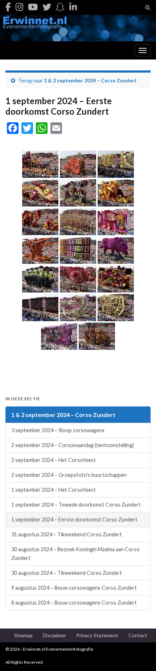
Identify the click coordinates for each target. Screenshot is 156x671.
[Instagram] (19, 6)
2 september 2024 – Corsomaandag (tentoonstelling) (72, 445)
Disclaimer (54, 635)
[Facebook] (8, 6)
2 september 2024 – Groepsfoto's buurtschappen (69, 475)
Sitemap (23, 635)
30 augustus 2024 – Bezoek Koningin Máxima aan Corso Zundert (75, 553)
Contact (137, 635)
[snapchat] (60, 6)
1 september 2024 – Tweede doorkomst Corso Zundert (76, 505)
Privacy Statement (97, 635)
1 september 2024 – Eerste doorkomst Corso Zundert (74, 519)
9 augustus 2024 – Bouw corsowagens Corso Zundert (74, 588)
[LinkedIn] (73, 6)
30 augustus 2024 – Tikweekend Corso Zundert (66, 573)
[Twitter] (46, 6)
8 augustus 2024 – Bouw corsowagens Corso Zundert (74, 603)
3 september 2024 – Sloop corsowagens (57, 430)
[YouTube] (33, 6)
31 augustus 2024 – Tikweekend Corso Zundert (66, 534)
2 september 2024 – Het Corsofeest (53, 460)
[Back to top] (140, 655)
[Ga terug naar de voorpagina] (78, 28)
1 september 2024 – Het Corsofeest (53, 490)
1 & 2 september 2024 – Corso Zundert (90, 80)
